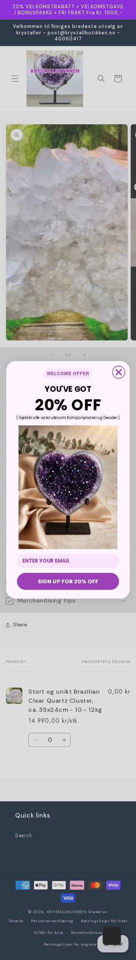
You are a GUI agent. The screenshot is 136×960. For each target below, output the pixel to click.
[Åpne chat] (112, 936)
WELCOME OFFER (68, 374)
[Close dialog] (119, 372)
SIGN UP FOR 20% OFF (68, 581)
